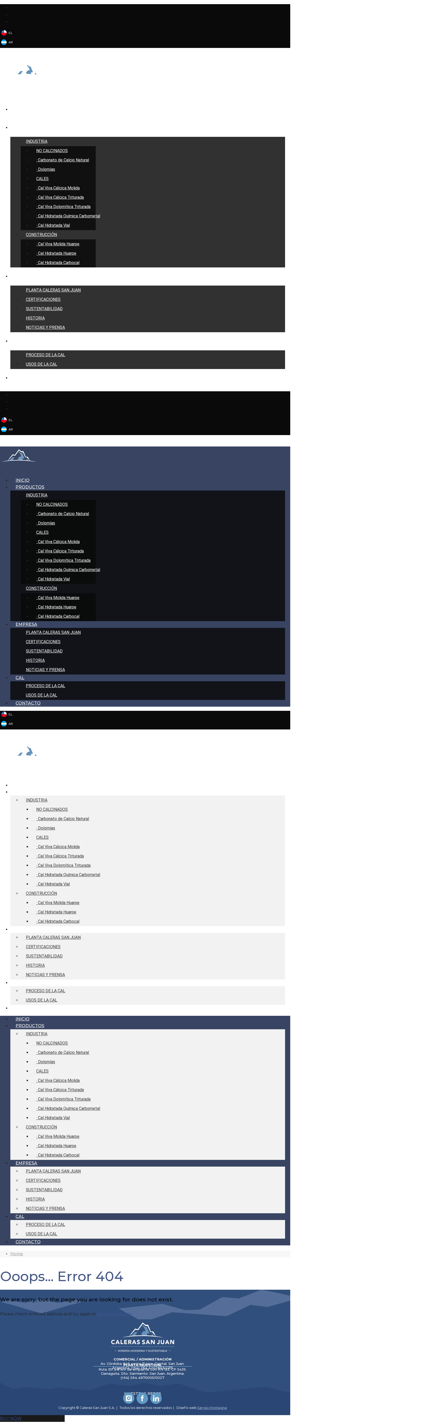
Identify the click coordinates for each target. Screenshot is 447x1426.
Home (16, 1253)
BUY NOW (11, 1418)
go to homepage (114, 1313)
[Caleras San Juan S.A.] (27, 79)
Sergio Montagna (212, 1408)
